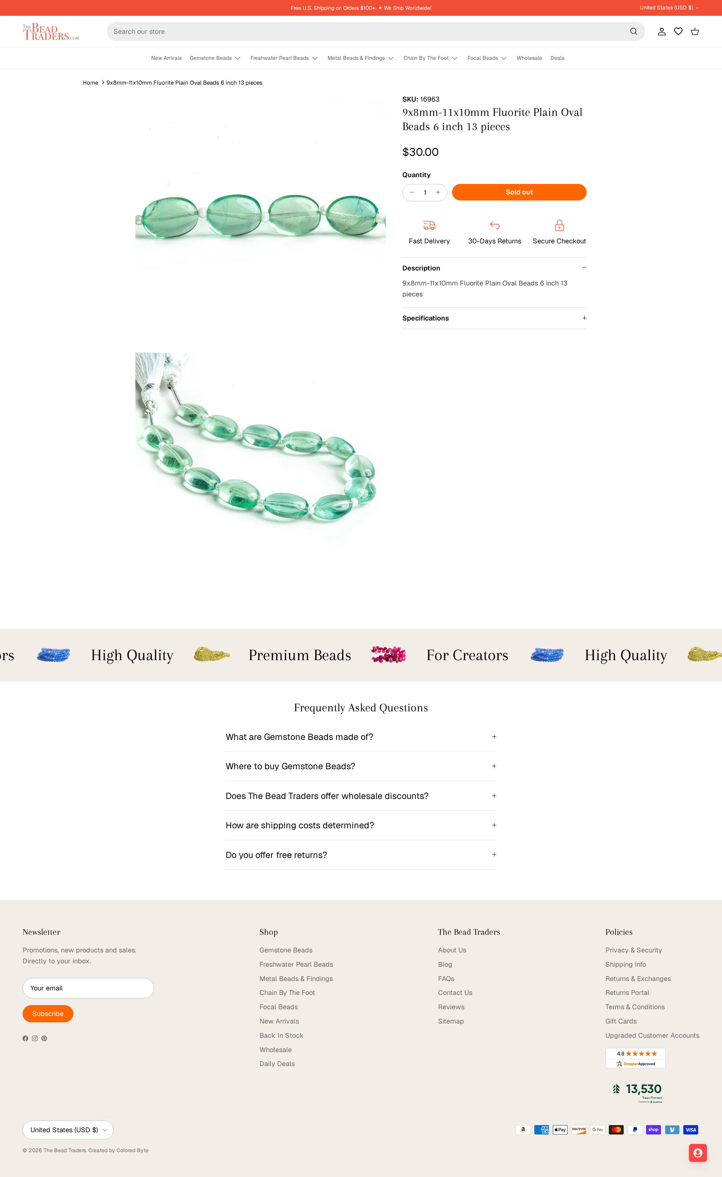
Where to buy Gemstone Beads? (290, 766)
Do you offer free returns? (276, 855)
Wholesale (529, 58)
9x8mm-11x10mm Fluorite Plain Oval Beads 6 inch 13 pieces (184, 82)
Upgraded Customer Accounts (652, 1035)
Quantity (416, 174)
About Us (452, 950)
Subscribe (48, 1013)
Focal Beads (482, 58)
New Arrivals (166, 58)
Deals (557, 58)
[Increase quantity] (440, 192)
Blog (445, 964)
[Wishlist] (678, 31)
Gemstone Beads (211, 58)
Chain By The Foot (426, 58)
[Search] (633, 31)
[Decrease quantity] (410, 192)
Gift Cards (621, 1021)
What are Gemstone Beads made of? (299, 737)
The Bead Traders (65, 1150)
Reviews (451, 1006)
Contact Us (455, 992)
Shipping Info (625, 964)
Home (90, 82)
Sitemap (451, 1021)
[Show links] (241, 58)
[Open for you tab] (698, 1153)
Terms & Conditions (635, 1006)
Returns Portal (627, 992)
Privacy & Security (633, 950)
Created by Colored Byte (118, 1150)
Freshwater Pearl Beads (279, 58)
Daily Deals (277, 1063)
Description (421, 267)
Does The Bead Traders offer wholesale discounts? (327, 796)
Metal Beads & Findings (356, 58)
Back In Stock (281, 1035)
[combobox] (376, 31)
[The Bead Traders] (51, 31)
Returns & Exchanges (638, 978)
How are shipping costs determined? (300, 825)
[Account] (660, 31)
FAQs (446, 978)
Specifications (425, 318)
